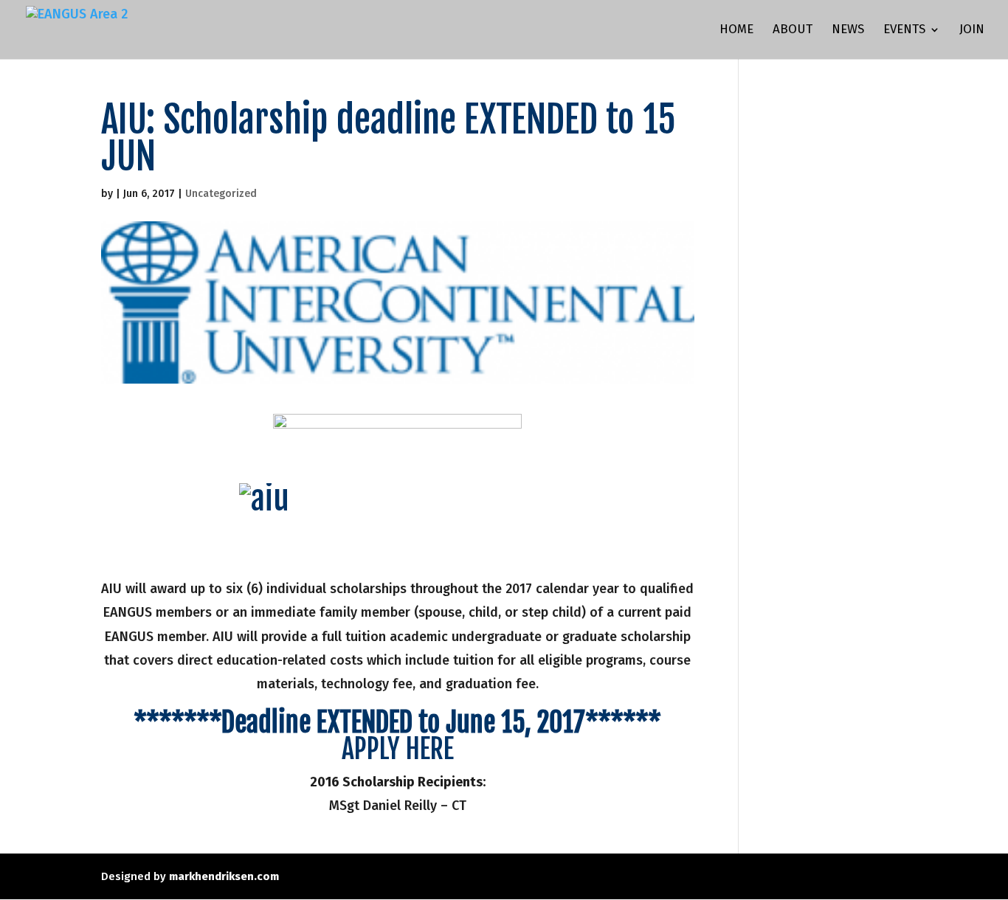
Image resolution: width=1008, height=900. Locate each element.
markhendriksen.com (224, 876)
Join (971, 30)
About (792, 30)
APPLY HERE (398, 749)
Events (904, 30)
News (848, 30)
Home (736, 30)
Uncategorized (221, 193)
